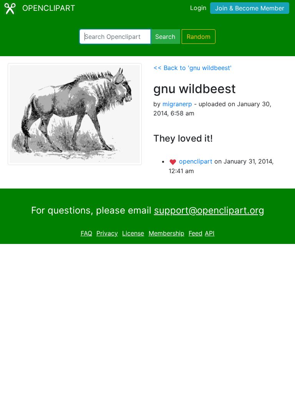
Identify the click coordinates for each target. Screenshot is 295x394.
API (209, 233)
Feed (195, 233)
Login (198, 8)
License (133, 233)
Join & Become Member (249, 8)
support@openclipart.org (209, 210)
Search (165, 36)
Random (198, 36)
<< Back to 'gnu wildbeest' (192, 68)
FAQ (86, 233)
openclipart (196, 161)
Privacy (107, 233)
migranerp (177, 104)
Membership (166, 233)
